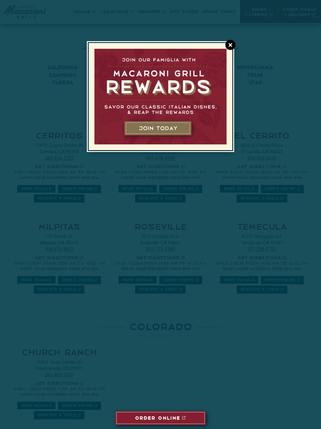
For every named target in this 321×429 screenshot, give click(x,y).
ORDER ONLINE (158, 417)
